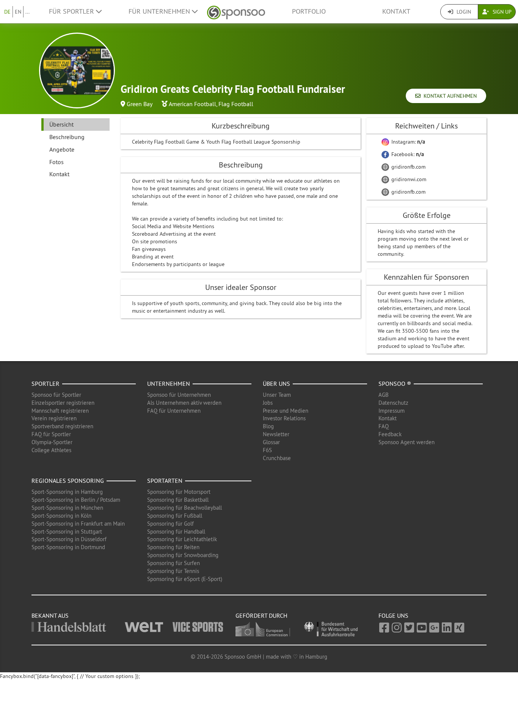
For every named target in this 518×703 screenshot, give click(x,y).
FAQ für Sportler (51, 434)
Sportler (45, 383)
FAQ (383, 426)
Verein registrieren (54, 418)
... (27, 11)
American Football (192, 104)
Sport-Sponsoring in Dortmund (68, 547)
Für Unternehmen (160, 11)
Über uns (276, 383)
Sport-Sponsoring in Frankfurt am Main (78, 523)
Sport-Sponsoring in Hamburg (67, 491)
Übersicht (61, 124)
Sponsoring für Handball (176, 531)
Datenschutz (393, 402)
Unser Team (277, 394)
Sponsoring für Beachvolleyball (184, 507)
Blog (268, 426)
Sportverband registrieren (62, 426)
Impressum (391, 410)
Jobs (268, 402)
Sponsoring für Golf (170, 523)
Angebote (61, 149)
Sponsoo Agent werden (406, 442)
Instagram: (407, 141)
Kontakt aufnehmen (449, 95)
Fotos (56, 162)
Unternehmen (168, 383)
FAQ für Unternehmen (174, 410)
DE (7, 11)
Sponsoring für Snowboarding (182, 555)
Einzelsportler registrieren (62, 402)
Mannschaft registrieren (60, 410)
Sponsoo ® (394, 383)
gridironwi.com (408, 179)
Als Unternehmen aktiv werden (184, 402)
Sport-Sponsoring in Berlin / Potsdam (75, 499)
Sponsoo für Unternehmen (179, 394)
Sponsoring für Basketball (178, 499)
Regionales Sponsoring (67, 480)
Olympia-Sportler (51, 442)
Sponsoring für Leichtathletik (182, 539)
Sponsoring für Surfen (173, 563)
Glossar (271, 442)
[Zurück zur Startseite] (236, 11)
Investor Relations (284, 418)
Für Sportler (72, 11)
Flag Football (235, 104)
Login (463, 11)
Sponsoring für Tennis (173, 571)
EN (18, 11)
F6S (267, 450)
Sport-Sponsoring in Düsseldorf (69, 539)
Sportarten (164, 480)
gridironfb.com (407, 166)
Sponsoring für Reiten (173, 547)
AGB (383, 394)
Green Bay (139, 104)
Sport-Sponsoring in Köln (61, 515)
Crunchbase (277, 458)
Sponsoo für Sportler (56, 394)
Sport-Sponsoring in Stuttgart (66, 531)
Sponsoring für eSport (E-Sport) (184, 578)
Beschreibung (67, 137)
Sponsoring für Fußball (174, 515)
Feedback (390, 434)
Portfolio (309, 11)
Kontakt (396, 11)
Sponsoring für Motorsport (178, 491)
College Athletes (51, 450)
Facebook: (407, 154)
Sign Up (501, 11)
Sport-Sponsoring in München (67, 507)
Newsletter (276, 434)
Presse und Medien (285, 410)
